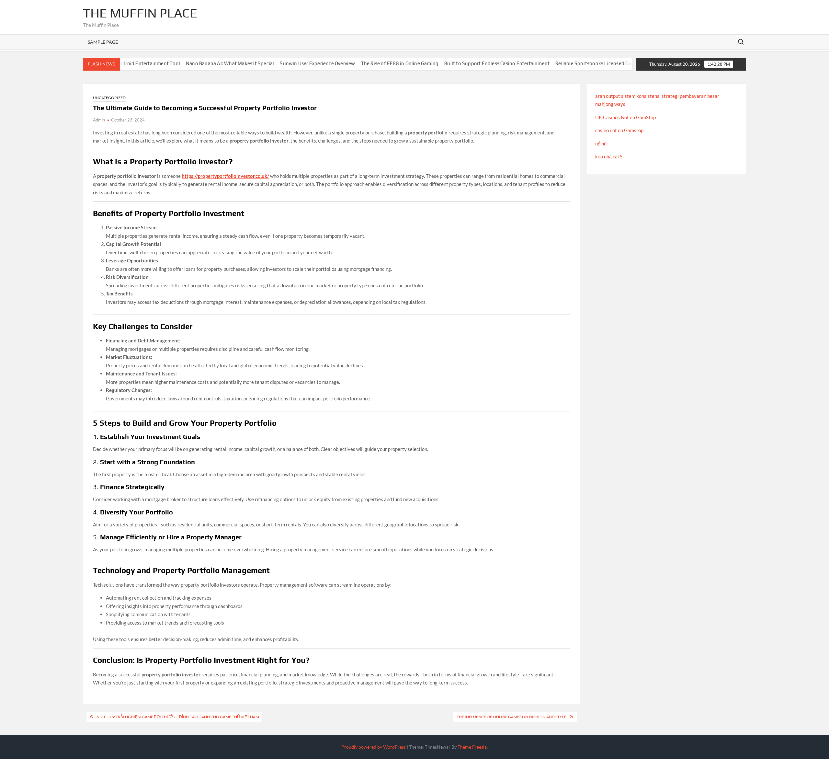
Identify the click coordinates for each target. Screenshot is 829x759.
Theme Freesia (472, 747)
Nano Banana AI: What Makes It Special (215, 63)
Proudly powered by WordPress (373, 747)
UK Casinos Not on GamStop (625, 117)
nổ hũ (601, 143)
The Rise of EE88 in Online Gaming (384, 63)
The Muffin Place (140, 13)
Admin (99, 119)
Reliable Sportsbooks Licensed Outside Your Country (599, 63)
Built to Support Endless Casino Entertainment (481, 63)
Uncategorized (109, 97)
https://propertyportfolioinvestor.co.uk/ (225, 176)
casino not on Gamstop (619, 130)
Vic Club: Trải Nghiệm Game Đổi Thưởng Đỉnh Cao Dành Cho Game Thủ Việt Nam (178, 716)
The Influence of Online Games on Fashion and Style (511, 716)
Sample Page (103, 42)
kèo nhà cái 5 (609, 156)
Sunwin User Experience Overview (302, 63)
